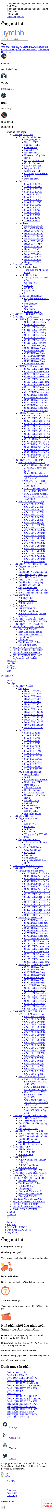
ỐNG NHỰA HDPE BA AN (26, 316)
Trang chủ (11, 660)
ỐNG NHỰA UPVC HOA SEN (28, 579)
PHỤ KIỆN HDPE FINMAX (26, 652)
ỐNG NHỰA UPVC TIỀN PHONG (30, 564)
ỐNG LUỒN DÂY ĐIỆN (25, 658)
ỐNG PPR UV (20, 605)
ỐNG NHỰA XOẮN (23, 134)
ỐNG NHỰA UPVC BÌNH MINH (29, 460)
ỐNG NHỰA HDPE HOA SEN (28, 624)
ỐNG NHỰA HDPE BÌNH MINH (29, 619)
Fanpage (13, 1427)
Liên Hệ (10, 671)
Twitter (12, 1458)
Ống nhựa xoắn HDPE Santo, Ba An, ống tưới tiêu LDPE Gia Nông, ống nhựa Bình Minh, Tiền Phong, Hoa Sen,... (25, 49)
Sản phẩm (11, 663)
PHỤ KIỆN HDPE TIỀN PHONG (29, 650)
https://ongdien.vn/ (15, 16)
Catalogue (11, 668)
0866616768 (7, 676)
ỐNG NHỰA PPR (21, 595)
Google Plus (15, 1438)
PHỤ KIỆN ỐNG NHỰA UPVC (28, 626)
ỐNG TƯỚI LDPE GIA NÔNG (28, 314)
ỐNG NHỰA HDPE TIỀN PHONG (30, 621)
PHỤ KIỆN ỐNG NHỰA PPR (27, 647)
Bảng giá (11, 665)
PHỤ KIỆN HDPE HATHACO (27, 655)
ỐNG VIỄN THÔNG (23, 264)
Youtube (13, 1448)
